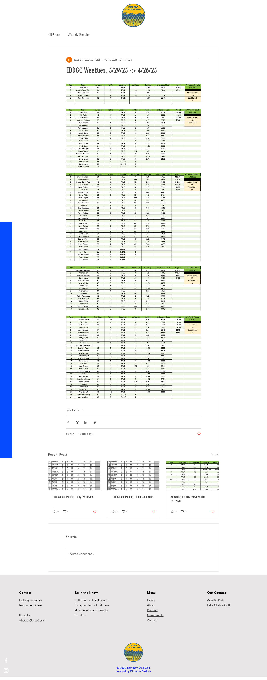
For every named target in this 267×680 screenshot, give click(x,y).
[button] (6, 5)
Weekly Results (79, 35)
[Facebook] (6, 660)
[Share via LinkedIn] (86, 422)
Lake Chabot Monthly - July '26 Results (73, 497)
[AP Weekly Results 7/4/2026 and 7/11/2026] (192, 475)
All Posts (54, 35)
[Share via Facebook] (68, 422)
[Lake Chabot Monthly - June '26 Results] (133, 475)
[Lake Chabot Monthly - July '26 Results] (74, 475)
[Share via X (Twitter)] (77, 422)
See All (215, 454)
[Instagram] (6, 670)
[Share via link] (94, 422)
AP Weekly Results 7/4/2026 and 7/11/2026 (188, 499)
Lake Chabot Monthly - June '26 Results (132, 497)
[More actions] (198, 60)
